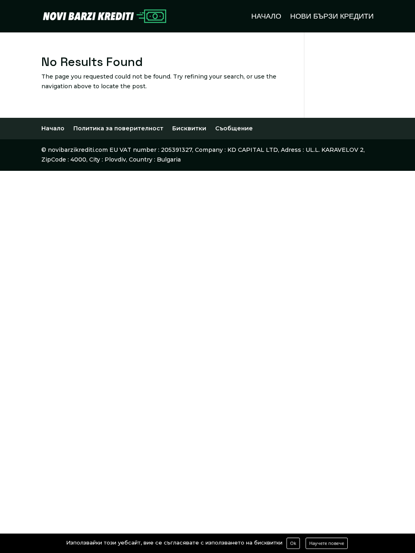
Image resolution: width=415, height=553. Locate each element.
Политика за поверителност (118, 128)
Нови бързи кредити (332, 17)
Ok (293, 543)
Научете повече (326, 543)
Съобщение (234, 128)
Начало (266, 17)
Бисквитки (189, 128)
